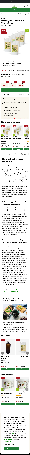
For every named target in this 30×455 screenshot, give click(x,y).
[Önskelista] (24, 5)
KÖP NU (6, 149)
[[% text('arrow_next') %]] (27, 353)
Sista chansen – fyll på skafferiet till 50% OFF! (15, 10)
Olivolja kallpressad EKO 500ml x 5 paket (17, 138)
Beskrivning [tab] (6, 154)
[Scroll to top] (15, 454)
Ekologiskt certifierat (15, 1)
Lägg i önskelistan (7, 94)
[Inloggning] (21, 5)
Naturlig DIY (18, 14)
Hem (2, 14)
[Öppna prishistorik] (13, 71)
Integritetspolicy (9, 439)
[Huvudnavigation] (2, 5)
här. (13, 433)
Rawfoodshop (5, 18)
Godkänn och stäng (11, 449)
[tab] (20, 154)
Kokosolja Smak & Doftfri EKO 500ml (6, 392)
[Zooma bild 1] (15, 43)
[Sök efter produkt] (5, 5)
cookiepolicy (7, 441)
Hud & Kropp (9, 14)
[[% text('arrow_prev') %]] (2, 353)
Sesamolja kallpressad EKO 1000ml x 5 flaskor (6, 139)
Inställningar (9, 445)
